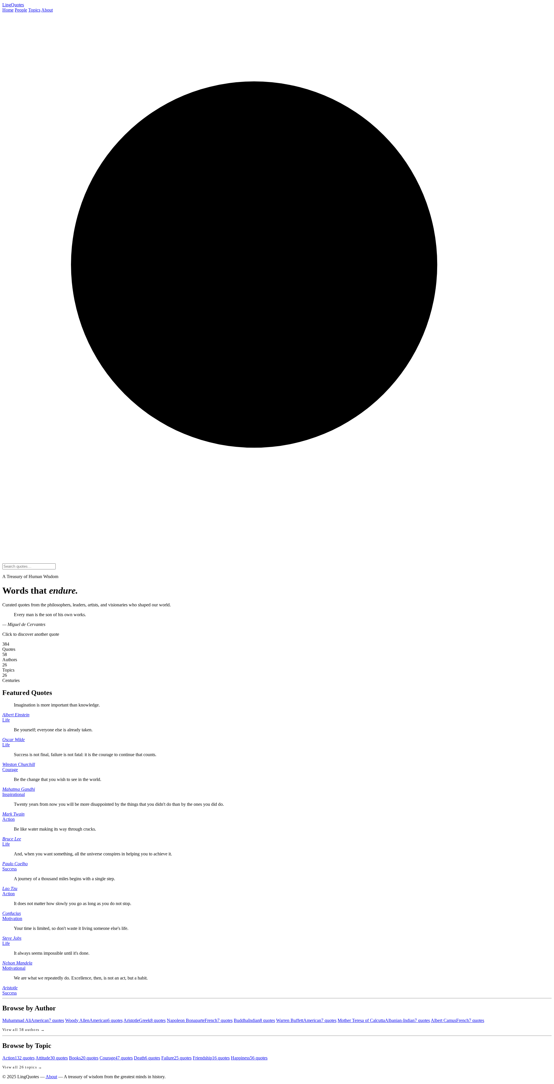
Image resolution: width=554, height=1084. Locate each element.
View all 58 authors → (23, 1030)
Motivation (12, 918)
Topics (34, 10)
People (21, 10)
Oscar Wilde (13, 739)
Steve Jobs (11, 938)
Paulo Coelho (15, 863)
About (47, 10)
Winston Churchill (18, 764)
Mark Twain (13, 814)
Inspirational (13, 794)
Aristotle (10, 987)
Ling (13, 4)
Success (9, 868)
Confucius (11, 913)
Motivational (13, 968)
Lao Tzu (9, 888)
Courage (10, 769)
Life (6, 719)
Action (8, 819)
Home (8, 10)
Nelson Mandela (17, 962)
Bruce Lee (11, 838)
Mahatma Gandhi (18, 789)
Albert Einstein (15, 714)
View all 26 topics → (22, 1067)
